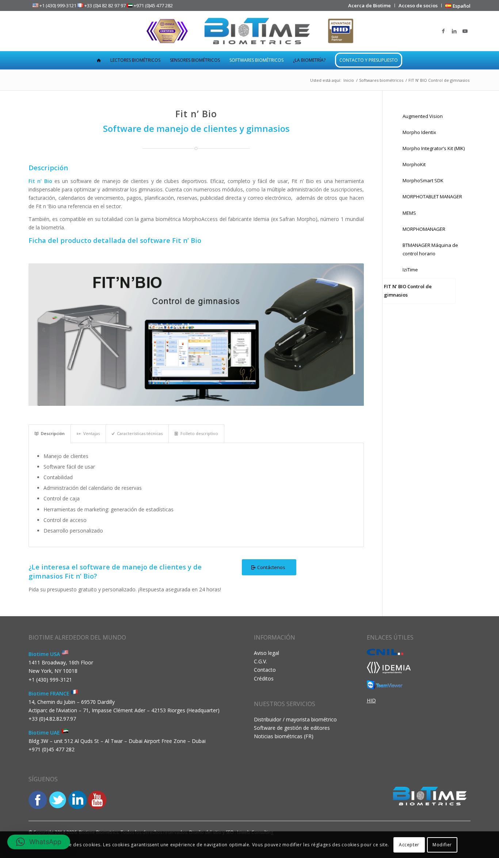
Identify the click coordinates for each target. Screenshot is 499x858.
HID (371, 700)
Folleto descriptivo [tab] (199, 433)
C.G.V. (260, 661)
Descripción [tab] (53, 433)
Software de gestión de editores (292, 727)
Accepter (409, 844)
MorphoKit (414, 164)
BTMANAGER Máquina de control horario (430, 249)
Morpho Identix (419, 132)
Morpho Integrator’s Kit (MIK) (434, 148)
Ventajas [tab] (91, 433)
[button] (38, 842)
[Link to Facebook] (443, 31)
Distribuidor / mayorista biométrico (295, 719)
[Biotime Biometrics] (250, 31)
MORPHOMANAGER (424, 229)
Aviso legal (266, 652)
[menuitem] (369, 5)
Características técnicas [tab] (140, 433)
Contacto (265, 669)
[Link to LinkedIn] (454, 31)
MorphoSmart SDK (423, 180)
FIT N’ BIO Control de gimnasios (408, 290)
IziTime (410, 269)
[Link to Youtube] (465, 31)
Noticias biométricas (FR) (283, 736)
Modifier (442, 844)
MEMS (409, 213)
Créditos (264, 678)
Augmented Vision (423, 116)
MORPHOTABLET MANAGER (432, 196)
